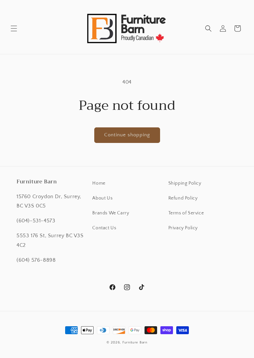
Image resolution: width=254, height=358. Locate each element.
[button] (14, 28)
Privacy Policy (183, 228)
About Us (102, 198)
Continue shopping (127, 135)
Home (98, 183)
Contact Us (104, 228)
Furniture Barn (135, 342)
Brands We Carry (110, 213)
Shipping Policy (184, 183)
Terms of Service (186, 213)
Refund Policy (183, 198)
